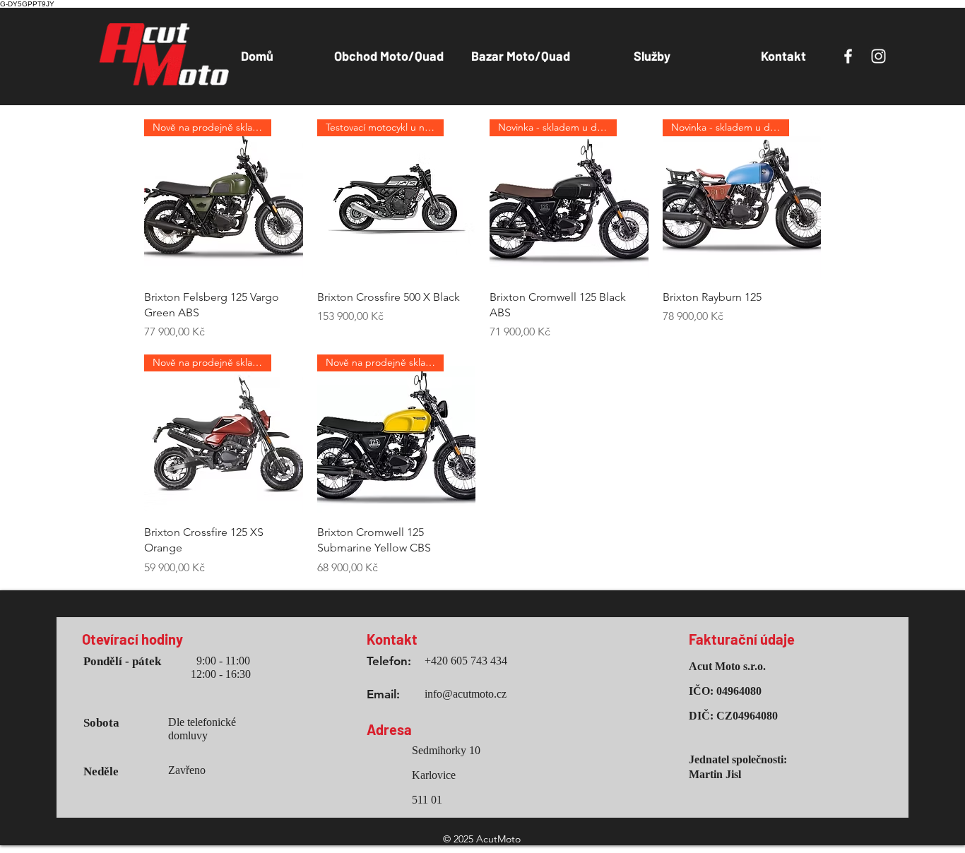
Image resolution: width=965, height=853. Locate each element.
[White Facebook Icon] (848, 56)
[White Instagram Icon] (878, 56)
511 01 (427, 800)
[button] (389, 56)
